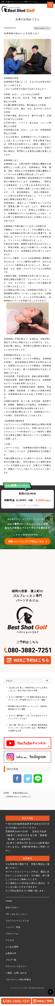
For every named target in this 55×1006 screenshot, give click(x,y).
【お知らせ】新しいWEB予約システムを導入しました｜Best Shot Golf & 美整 (27, 689)
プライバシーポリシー (16, 966)
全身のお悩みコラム (42, 28)
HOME (9, 901)
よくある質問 (12, 947)
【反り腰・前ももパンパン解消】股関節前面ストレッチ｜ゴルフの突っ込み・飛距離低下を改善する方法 (27, 728)
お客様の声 (11, 953)
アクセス (10, 940)
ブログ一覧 (11, 960)
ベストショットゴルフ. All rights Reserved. (28, 988)
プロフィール (12, 934)
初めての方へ (12, 907)
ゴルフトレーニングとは (17, 920)
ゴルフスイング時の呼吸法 (18, 979)
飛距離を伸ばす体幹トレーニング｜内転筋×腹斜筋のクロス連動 (27, 707)
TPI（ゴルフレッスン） (17, 914)
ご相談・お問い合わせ (16, 973)
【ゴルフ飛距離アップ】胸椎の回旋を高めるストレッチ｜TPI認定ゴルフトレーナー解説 (27, 698)
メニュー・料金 (13, 927)
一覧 (46, 681)
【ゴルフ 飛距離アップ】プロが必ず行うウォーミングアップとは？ (27, 717)
